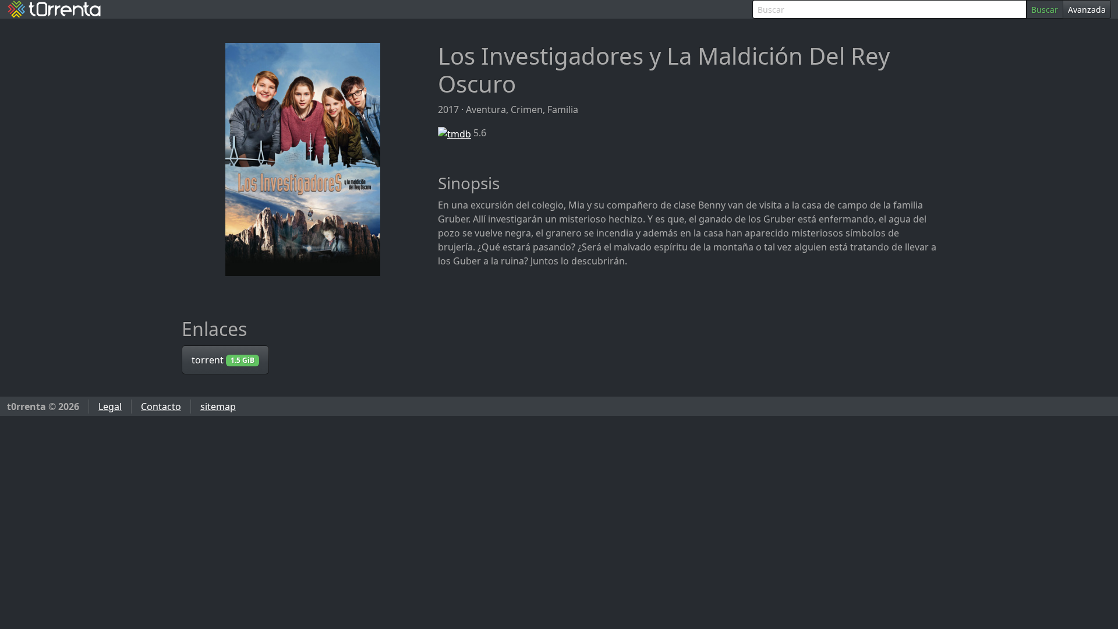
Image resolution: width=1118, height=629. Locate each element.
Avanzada (1087, 9)
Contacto (161, 406)
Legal (110, 406)
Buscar (1044, 9)
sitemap (218, 406)
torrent (223, 360)
